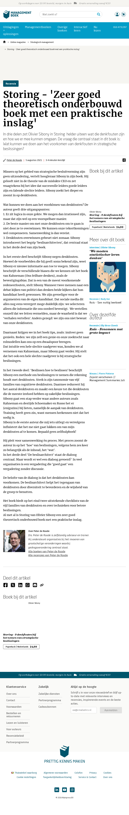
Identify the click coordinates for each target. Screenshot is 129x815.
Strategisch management (42, 42)
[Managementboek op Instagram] (72, 789)
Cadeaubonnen (47, 706)
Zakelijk (44, 687)
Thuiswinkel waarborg (25, 772)
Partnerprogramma (17, 742)
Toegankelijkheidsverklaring (57, 777)
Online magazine (18, 42)
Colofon (78, 772)
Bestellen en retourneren (13, 715)
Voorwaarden (14, 706)
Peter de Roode (14, 160)
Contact (10, 700)
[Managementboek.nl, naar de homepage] (17, 18)
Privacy (93, 772)
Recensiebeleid (15, 735)
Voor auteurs (13, 729)
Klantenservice (16, 687)
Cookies (107, 772)
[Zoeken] (99, 14)
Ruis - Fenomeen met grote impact (106, 331)
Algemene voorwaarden (56, 772)
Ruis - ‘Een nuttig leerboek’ (106, 302)
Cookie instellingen (26, 777)
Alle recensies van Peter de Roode (48, 555)
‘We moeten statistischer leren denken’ (105, 255)
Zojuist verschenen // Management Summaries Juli (107, 379)
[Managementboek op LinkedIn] (56, 789)
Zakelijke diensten (49, 693)
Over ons (11, 693)
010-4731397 (120, 27)
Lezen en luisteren (17, 722)
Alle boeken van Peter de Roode (46, 551)
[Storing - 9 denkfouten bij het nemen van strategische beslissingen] (101, 191)
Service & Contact (87, 777)
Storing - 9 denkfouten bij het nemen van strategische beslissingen (107, 218)
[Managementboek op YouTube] (64, 789)
